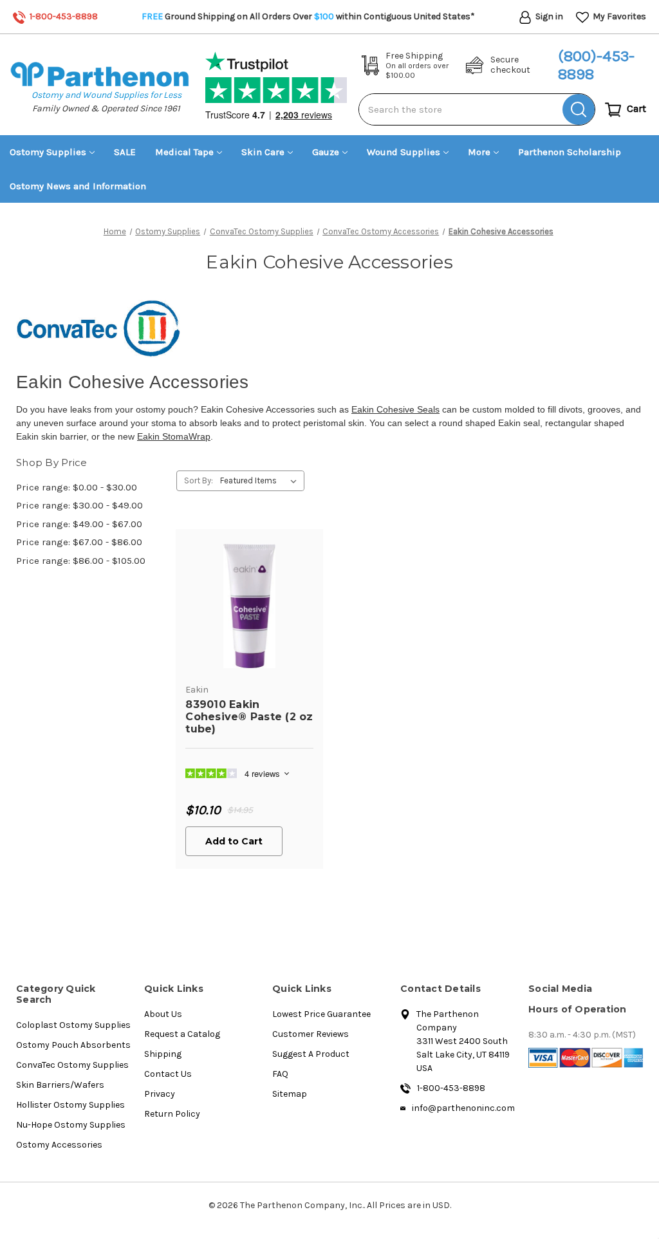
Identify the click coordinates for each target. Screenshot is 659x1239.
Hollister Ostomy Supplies (70, 1104)
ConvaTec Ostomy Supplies (72, 1064)
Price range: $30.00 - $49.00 (79, 505)
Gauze (325, 152)
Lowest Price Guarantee (321, 1014)
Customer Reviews (310, 1034)
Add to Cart (234, 841)
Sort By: (198, 480)
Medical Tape (184, 152)
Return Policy (172, 1113)
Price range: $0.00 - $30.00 (76, 487)
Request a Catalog (182, 1034)
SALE (125, 152)
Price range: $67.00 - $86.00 (79, 542)
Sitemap (289, 1093)
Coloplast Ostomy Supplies (73, 1025)
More (479, 152)
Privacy (159, 1093)
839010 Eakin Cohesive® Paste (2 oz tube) (249, 716)
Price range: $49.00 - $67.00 (79, 524)
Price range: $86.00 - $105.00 (80, 560)
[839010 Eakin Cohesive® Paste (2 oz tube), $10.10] (249, 606)
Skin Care (262, 152)
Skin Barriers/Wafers (60, 1084)
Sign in (548, 16)
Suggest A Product (310, 1053)
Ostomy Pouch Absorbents (73, 1044)
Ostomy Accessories (59, 1144)
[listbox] (261, 480)
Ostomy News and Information (78, 186)
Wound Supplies (403, 152)
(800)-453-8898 (596, 65)
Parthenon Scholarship (569, 152)
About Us (163, 1014)
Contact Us (168, 1073)
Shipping (162, 1053)
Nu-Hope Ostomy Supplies (70, 1124)
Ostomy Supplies (48, 152)
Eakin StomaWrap (173, 436)
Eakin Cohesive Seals (395, 409)
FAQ (280, 1073)
